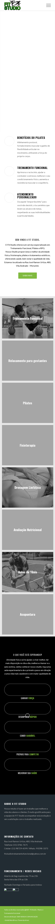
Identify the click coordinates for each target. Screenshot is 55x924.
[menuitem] (47, 5)
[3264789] (23, 5)
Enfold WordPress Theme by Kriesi (17, 920)
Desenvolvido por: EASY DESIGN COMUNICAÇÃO (21, 917)
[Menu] (47, 5)
